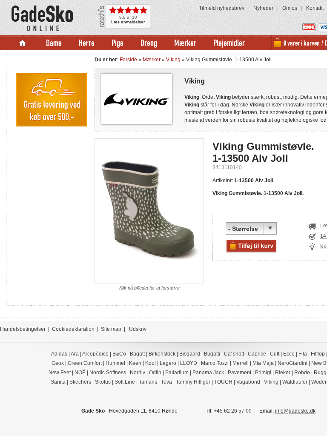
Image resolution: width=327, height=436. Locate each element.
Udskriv (137, 329)
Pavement (239, 373)
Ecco (289, 354)
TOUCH (223, 382)
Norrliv (137, 373)
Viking (173, 60)
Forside (128, 60)
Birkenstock (162, 354)
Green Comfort (85, 363)
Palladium (177, 373)
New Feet (60, 373)
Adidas (59, 354)
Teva (166, 382)
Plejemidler (229, 42)
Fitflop (318, 354)
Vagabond (248, 382)
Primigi (263, 373)
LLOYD (188, 363)
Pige (117, 42)
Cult (274, 354)
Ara (75, 354)
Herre (87, 42)
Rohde (302, 373)
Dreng (149, 42)
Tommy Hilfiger (193, 382)
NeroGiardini (292, 363)
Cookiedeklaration (73, 329)
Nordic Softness (107, 373)
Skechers (80, 382)
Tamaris (148, 382)
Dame (54, 42)
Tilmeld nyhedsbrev (221, 8)
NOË (80, 373)
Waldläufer (294, 382)
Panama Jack (208, 373)
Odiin (155, 373)
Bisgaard (189, 354)
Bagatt (137, 354)
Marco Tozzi (215, 363)
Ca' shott (234, 354)
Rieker (282, 373)
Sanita (58, 382)
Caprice (257, 354)
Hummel (115, 363)
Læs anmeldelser (128, 22)
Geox (58, 363)
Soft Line (125, 382)
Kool (150, 363)
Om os (289, 8)
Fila (302, 354)
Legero (168, 363)
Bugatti (212, 354)
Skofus (103, 382)
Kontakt (315, 8)
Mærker (185, 42)
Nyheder (263, 8)
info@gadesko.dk (295, 411)
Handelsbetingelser (23, 329)
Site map (111, 329)
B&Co (119, 354)
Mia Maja (263, 363)
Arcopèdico (95, 354)
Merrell (240, 363)
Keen (135, 363)
